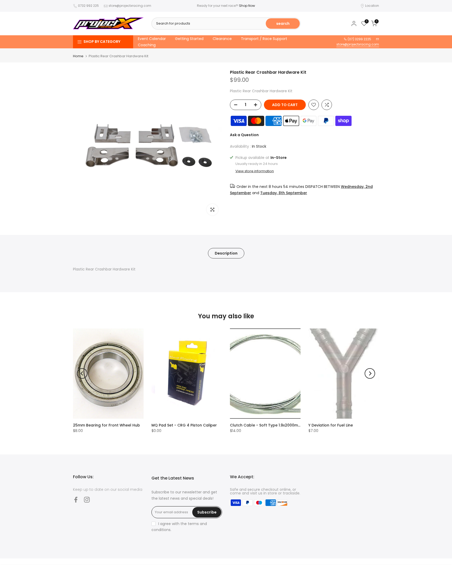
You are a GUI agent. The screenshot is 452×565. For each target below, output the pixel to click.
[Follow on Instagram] (87, 499)
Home (78, 56)
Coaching (147, 45)
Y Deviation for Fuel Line (330, 425)
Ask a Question (244, 134)
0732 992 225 (88, 5)
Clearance (222, 38)
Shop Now (247, 5)
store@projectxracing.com (130, 5)
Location (372, 5)
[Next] (370, 373)
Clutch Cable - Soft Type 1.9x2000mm (266, 425)
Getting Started (189, 38)
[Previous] (82, 373)
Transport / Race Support (264, 38)
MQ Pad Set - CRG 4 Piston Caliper (184, 425)
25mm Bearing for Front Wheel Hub (106, 425)
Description (226, 253)
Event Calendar (152, 38)
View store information (254, 171)
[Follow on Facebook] (76, 499)
